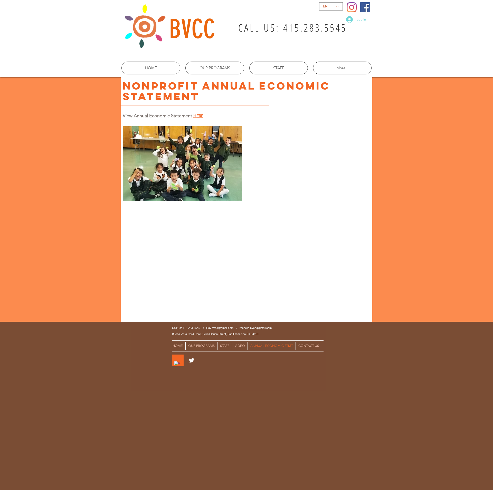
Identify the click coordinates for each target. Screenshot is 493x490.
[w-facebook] (177, 364)
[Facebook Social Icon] (365, 7)
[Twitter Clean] (191, 360)
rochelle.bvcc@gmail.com (256, 327)
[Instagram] (352, 7)
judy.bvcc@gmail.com (219, 327)
